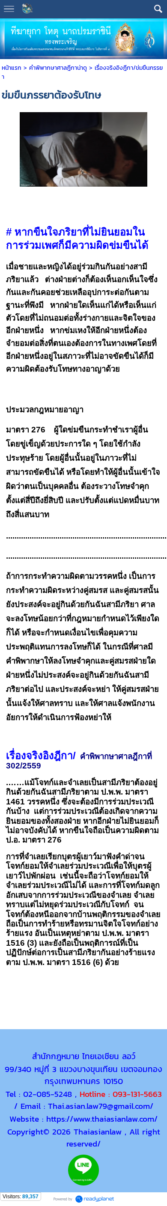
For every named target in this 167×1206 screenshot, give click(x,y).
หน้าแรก (11, 67)
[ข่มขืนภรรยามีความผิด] (84, 147)
